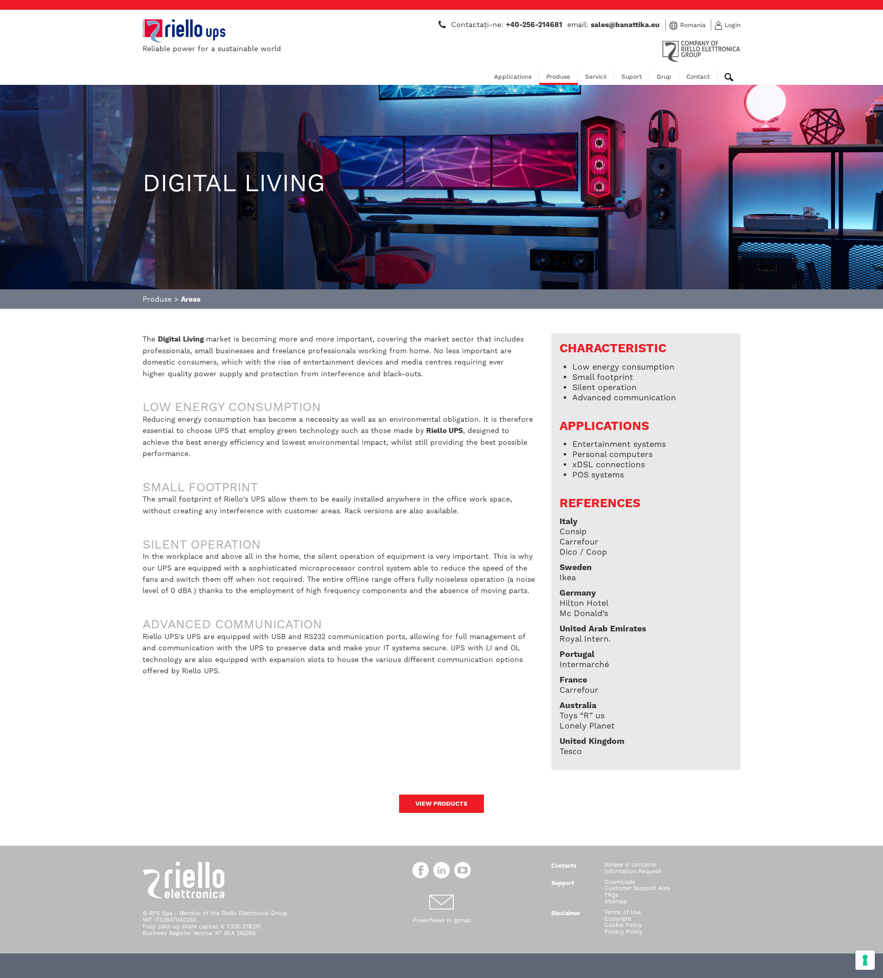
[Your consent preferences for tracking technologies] (865, 960)
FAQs (611, 895)
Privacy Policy (623, 931)
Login (732, 25)
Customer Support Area (637, 888)
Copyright (618, 919)
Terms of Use (623, 912)
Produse (558, 76)
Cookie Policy (623, 925)
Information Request (633, 871)
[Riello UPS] (184, 31)
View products (441, 803)
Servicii (596, 76)
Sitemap (616, 901)
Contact (698, 76)
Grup (664, 76)
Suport (631, 76)
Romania (693, 25)
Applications (512, 76)
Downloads (620, 882)
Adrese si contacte (630, 864)
